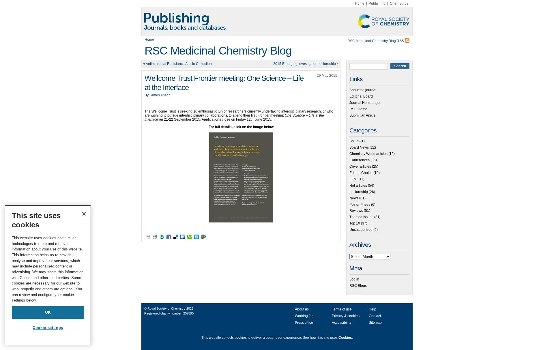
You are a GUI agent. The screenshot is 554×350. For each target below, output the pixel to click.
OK (48, 312)
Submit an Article (362, 115)
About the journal (362, 90)
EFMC (354, 179)
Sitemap (375, 323)
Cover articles (360, 166)
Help (372, 309)
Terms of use (342, 309)
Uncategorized (361, 230)
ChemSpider (400, 3)
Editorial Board (361, 96)
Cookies (345, 338)
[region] (48, 275)
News (353, 198)
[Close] (84, 213)
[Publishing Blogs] (277, 21)
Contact (375, 316)
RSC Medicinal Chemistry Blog (218, 50)
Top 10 (354, 223)
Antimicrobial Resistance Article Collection (179, 64)
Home (359, 3)
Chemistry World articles (368, 154)
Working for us (306, 316)
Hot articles (358, 186)
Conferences (359, 160)
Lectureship (358, 192)
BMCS (354, 141)
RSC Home (358, 109)
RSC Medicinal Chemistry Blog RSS (376, 41)
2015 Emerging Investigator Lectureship (304, 64)
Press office (304, 323)
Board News (359, 147)
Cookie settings (48, 327)
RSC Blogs (358, 286)
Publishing (377, 3)
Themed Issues (361, 217)
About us (302, 309)
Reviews (356, 211)
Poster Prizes (359, 205)
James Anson (160, 95)
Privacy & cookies (346, 316)
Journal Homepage (364, 103)
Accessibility (341, 323)
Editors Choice (361, 173)
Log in (354, 279)
